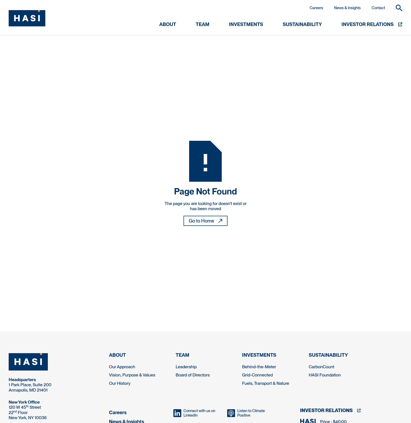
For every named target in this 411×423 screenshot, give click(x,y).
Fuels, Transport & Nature (265, 383)
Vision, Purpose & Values (132, 375)
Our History (120, 383)
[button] (399, 8)
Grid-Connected (257, 375)
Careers (316, 8)
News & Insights (347, 8)
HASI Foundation (325, 375)
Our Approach (122, 366)
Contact (378, 8)
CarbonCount (321, 366)
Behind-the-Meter (259, 366)
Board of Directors (193, 375)
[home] (27, 18)
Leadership (186, 366)
